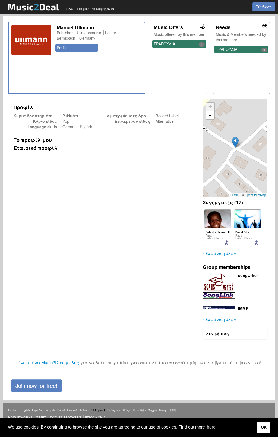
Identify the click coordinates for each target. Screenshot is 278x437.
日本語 (173, 410)
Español (37, 410)
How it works (20, 417)
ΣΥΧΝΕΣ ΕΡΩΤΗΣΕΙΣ (65, 417)
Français (50, 410)
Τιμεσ (41, 417)
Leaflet (234, 195)
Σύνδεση (264, 7)
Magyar (152, 410)
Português (113, 410)
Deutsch (13, 410)
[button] (36, 385)
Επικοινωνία (95, 417)
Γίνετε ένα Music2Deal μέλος (47, 362)
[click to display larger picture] (31, 40)
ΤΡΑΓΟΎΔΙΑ (178, 44)
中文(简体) (139, 410)
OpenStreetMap (255, 195)
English (25, 410)
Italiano (84, 410)
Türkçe (126, 410)
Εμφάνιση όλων (220, 253)
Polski (61, 410)
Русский (72, 410)
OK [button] (264, 427)
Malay (162, 410)
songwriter (248, 275)
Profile (62, 47)
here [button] (211, 427)
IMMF (243, 308)
